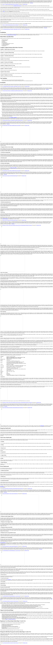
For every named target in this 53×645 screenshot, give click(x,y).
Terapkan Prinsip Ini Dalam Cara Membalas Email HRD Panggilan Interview (13, 90)
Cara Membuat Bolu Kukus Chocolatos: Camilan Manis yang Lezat (11, 29)
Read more (45, 27)
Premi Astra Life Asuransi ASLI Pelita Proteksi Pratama (10, 175)
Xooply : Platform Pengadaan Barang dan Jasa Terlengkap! (10, 4)
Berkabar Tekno (25, 4)
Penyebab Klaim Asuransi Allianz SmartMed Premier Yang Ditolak (11, 125)
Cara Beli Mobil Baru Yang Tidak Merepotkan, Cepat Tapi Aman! (11, 550)
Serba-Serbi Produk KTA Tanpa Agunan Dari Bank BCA (10, 493)
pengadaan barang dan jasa (17, 5)
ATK (4, 11)
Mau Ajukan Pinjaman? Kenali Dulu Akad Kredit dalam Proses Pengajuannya (13, 407)
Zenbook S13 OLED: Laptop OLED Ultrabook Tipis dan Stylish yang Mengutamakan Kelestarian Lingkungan (17, 225)
